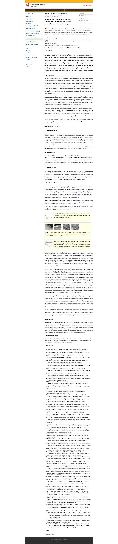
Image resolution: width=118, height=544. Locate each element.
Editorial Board (29, 21)
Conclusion (28, 59)
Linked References (83, 20)
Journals (39, 10)
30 (50, 137)
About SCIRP (56, 539)
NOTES (28, 66)
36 (78, 292)
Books (49, 10)
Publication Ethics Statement (32, 33)
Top (27, 48)
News (69, 10)
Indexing (28, 16)
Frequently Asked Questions (32, 36)
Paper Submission (30, 26)
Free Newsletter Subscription (33, 30)
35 (54, 292)
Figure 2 (80, 194)
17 (50, 315)
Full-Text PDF (82, 15)
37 (89, 295)
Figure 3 (76, 301)
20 (92, 99)
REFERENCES (29, 64)
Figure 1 (46, 187)
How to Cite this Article (84, 22)
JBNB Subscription (30, 28)
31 (52, 144)
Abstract (81, 13)
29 (71, 116)
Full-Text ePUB (82, 18)
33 (48, 279)
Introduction (28, 52)
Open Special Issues (31, 41)
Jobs (88, 10)
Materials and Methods (31, 55)
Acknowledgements (30, 62)
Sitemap (60, 539)
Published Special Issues (32, 42)
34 (55, 288)
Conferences (59, 10)
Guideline (28, 23)
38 (45, 306)
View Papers (29, 18)
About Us (79, 10)
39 (80, 309)
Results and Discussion (31, 57)
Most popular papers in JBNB (33, 31)
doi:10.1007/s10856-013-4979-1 (79, 412)
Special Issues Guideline (32, 44)
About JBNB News (30, 35)
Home (30, 10)
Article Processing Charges (32, 25)
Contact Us (65, 539)
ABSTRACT (28, 50)
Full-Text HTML (83, 17)
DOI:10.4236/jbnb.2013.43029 (51, 16)
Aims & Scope (29, 19)
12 (53, 93)
